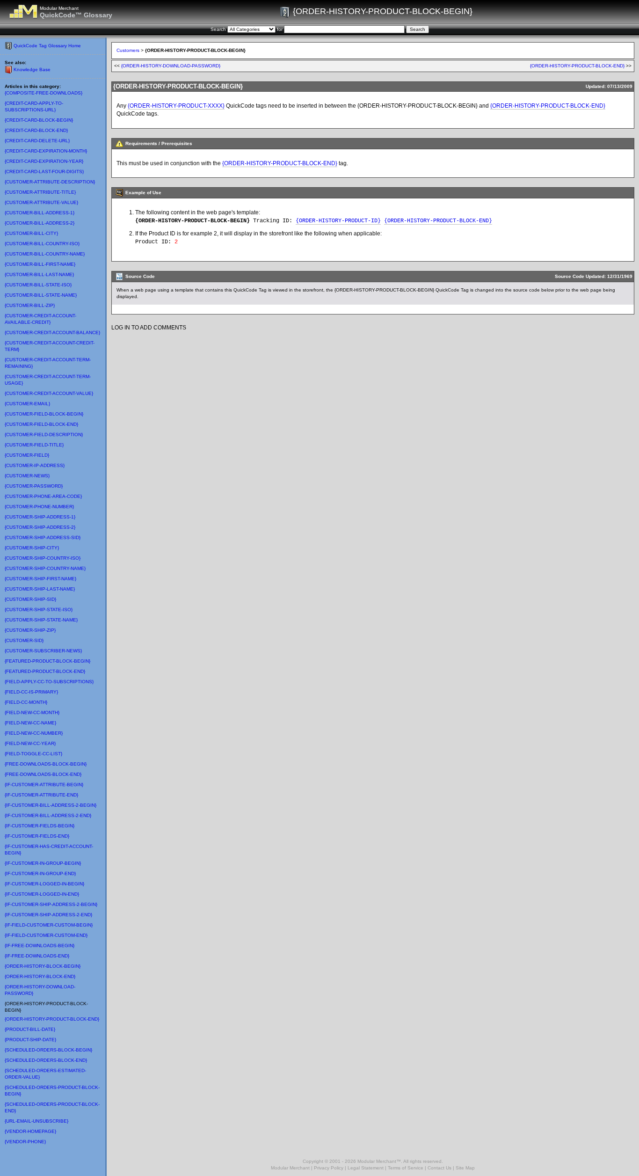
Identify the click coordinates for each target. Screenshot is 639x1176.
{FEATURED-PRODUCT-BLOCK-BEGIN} (47, 661)
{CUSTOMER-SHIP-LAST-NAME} (40, 589)
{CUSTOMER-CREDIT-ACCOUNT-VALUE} (49, 393)
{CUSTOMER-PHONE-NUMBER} (39, 506)
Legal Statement (366, 1167)
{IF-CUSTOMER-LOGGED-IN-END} (42, 894)
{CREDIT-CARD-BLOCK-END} (36, 130)
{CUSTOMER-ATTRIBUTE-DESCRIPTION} (50, 181)
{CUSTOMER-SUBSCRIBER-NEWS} (43, 650)
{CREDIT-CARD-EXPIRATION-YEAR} (44, 161)
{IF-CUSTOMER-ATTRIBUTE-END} (41, 794)
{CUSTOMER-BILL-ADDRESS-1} (39, 212)
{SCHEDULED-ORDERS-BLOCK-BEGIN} (48, 1049)
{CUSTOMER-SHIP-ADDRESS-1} (40, 516)
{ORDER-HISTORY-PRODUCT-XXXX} (176, 105)
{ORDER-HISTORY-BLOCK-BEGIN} (42, 966)
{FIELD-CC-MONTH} (26, 702)
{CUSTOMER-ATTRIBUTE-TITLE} (40, 192)
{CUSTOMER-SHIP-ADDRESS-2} (40, 527)
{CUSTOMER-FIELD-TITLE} (34, 444)
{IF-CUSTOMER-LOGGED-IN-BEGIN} (44, 883)
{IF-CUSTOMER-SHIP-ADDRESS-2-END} (48, 914)
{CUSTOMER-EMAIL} (27, 403)
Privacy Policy (328, 1167)
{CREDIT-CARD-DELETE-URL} (37, 140)
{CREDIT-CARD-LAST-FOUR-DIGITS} (44, 171)
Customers (127, 50)
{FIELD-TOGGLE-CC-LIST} (33, 753)
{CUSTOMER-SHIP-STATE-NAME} (41, 619)
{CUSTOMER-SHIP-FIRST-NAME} (40, 578)
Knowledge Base (32, 69)
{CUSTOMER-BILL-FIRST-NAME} (40, 264)
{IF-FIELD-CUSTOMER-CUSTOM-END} (46, 935)
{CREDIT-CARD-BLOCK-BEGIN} (39, 120)
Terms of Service (405, 1167)
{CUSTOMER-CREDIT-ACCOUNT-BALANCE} (52, 332)
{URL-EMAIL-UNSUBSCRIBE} (36, 1121)
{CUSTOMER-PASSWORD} (34, 486)
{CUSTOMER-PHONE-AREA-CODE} (43, 496)
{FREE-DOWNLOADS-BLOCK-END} (43, 774)
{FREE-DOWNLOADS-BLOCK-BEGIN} (46, 764)
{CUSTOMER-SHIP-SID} (30, 599)
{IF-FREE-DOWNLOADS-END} (37, 955)
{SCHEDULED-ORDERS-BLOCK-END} (46, 1060)
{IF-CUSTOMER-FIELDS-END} (37, 836)
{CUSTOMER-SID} (24, 640)
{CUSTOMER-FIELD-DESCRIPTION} (44, 434)
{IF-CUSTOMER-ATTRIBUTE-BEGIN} (44, 784)
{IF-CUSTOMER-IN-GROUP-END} (40, 873)
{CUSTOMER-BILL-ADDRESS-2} (39, 223)
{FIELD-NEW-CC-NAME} (30, 722)
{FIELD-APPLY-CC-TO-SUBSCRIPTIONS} (49, 681)
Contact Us (439, 1167)
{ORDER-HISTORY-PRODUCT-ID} (338, 221)
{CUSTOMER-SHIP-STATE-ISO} (39, 609)
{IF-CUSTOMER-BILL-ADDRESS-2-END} (48, 815)
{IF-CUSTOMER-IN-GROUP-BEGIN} (43, 863)
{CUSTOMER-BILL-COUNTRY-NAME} (45, 253)
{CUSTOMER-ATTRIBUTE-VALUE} (41, 202)
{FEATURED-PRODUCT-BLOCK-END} (45, 671)
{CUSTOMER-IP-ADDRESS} (35, 465)
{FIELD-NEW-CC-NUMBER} (34, 733)
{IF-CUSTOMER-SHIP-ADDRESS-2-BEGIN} (51, 904)
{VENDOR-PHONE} (25, 1141)
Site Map (465, 1167)
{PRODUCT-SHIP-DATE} (30, 1039)
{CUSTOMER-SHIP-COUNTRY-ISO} (42, 558)
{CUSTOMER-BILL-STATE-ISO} (38, 284)
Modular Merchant (290, 1167)
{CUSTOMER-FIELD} (27, 455)
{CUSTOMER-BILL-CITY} (31, 233)
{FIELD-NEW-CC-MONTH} (32, 712)
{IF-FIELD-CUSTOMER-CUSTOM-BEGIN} (49, 925)
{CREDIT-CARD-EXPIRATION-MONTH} (46, 150)
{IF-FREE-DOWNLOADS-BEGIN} (39, 945)
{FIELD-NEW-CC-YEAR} (30, 743)
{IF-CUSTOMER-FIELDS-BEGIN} (39, 825)
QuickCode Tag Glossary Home (47, 45)
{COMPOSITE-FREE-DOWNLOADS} (43, 92)
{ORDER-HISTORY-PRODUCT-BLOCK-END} (52, 1019)
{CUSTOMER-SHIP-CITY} (32, 547)
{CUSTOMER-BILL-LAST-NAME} (39, 274)
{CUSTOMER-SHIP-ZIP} (30, 630)
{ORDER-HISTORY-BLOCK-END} (40, 976)
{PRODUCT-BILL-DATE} (30, 1029)
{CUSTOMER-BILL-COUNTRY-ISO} (42, 243)
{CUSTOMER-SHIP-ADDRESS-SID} (42, 537)
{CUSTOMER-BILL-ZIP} (30, 305)
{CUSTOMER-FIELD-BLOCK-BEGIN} (44, 413)
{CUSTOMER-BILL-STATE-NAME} (41, 295)
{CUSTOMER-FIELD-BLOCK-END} (41, 424)
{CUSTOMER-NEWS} (27, 475)
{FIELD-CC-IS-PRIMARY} (31, 691)
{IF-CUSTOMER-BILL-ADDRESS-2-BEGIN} (50, 805)
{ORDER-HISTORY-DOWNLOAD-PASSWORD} (170, 65)
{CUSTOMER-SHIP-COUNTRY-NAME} (45, 568)
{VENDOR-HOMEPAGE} (30, 1131)
